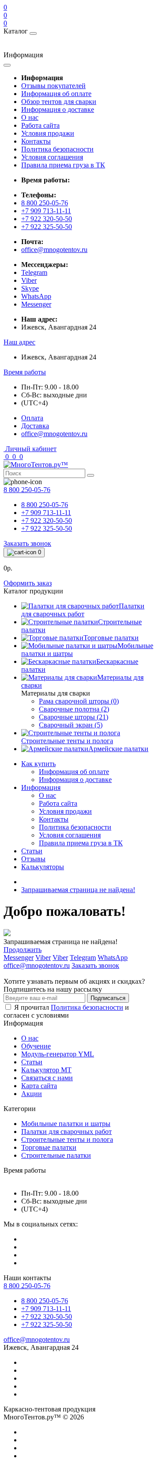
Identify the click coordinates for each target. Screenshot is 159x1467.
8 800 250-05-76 (44, 203)
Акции (31, 1093)
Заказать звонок (27, 543)
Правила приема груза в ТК (63, 165)
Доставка (35, 426)
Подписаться (108, 998)
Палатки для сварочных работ (66, 1131)
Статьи (31, 851)
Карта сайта (39, 1085)
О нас (29, 117)
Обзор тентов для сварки (58, 101)
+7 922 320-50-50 (46, 218)
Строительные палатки (56, 1155)
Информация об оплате (56, 93)
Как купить (38, 763)
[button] (19, 342)
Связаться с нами (47, 1078)
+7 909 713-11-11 (46, 211)
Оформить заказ (28, 583)
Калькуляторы (42, 867)
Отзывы (33, 859)
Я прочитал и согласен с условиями (66, 1011)
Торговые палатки (48, 1147)
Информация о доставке (57, 109)
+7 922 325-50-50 (46, 226)
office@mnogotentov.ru (54, 249)
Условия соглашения (52, 157)
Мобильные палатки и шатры (65, 1123)
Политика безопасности (57, 149)
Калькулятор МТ (46, 1070)
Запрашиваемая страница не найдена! (78, 889)
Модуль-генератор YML (57, 1054)
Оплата (32, 418)
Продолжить (23, 949)
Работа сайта (40, 125)
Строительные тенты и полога (67, 1139)
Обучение (36, 1046)
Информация (41, 787)
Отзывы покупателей (53, 85)
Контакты (36, 141)
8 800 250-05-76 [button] (27, 1285)
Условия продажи (47, 133)
